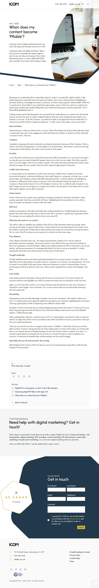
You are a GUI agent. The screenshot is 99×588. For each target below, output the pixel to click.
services (25, 53)
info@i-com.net (74, 4)
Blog (19, 85)
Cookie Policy (75, 558)
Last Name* (71, 486)
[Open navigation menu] (88, 4)
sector (34, 53)
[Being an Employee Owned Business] (18, 575)
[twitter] (19, 376)
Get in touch (14, 345)
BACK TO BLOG (21, 402)
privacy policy (75, 519)
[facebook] (14, 376)
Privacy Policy (75, 555)
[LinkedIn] (25, 569)
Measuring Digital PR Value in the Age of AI (31, 392)
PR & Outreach (20, 110)
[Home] (14, 4)
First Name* (52, 486)
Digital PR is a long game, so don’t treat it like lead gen (36, 388)
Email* (50, 495)
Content (27, 366)
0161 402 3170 (61, 4)
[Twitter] (11, 569)
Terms (72, 561)
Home (11, 85)
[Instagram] (21, 569)
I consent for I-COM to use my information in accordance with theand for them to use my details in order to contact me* (68, 520)
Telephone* (71, 495)
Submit (81, 527)
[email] (29, 376)
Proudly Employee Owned (80, 552)
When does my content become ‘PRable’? (31, 395)
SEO (79, 102)
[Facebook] (16, 569)
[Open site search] (83, 4)
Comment (51, 504)
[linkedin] (24, 376)
